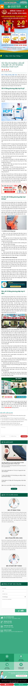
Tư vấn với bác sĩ (21, 675)
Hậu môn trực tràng (12, 56)
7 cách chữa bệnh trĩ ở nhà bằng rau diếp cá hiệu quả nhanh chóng (14, 419)
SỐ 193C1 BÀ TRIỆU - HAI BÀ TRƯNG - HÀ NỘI (12, 618)
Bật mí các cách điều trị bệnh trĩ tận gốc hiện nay (10, 423)
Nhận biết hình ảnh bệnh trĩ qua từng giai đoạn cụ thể (11, 424)
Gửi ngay (24, 436)
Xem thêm (14, 489)
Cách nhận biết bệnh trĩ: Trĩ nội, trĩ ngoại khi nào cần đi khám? (13, 418)
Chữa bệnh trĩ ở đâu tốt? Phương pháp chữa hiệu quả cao (12, 421)
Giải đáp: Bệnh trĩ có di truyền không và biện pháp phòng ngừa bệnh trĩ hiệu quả (13, 416)
